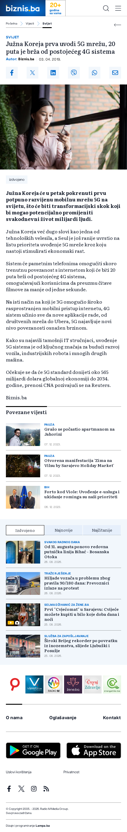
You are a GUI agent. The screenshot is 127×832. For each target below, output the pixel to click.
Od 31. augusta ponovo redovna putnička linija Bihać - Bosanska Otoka (76, 551)
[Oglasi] (15, 684)
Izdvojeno (25, 530)
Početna (11, 23)
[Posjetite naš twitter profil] (21, 789)
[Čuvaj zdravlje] (93, 684)
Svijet (47, 23)
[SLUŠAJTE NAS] (54, 684)
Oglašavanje (62, 718)
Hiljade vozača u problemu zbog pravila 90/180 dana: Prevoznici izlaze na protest (77, 582)
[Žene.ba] (73, 684)
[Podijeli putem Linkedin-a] (53, 73)
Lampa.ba (43, 825)
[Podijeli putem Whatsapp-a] (94, 73)
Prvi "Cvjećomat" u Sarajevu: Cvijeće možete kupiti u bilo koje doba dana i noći (81, 614)
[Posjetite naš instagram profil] (34, 789)
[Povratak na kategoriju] (117, 25)
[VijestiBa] (34, 684)
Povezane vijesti (26, 412)
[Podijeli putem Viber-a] (74, 73)
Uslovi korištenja (18, 772)
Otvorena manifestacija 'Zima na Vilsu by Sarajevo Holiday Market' (79, 463)
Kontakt (112, 718)
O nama (14, 718)
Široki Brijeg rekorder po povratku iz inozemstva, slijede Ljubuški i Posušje (81, 645)
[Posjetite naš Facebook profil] (9, 789)
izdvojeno (17, 179)
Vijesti (30, 23)
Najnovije (64, 530)
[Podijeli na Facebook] (12, 73)
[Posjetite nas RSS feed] (46, 789)
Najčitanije (102, 530)
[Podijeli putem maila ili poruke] (115, 73)
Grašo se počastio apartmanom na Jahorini (79, 431)
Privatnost (71, 772)
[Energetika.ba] (112, 684)
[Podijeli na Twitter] (32, 73)
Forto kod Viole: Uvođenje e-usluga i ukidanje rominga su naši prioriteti (82, 494)
